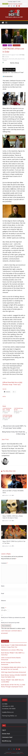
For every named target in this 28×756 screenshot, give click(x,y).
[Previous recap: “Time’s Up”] (11, 384)
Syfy (19, 58)
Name (2, 586)
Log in (4, 730)
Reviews (9, 45)
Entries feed (6, 734)
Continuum (6, 58)
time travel (22, 58)
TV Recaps (5, 60)
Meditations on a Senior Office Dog (12, 650)
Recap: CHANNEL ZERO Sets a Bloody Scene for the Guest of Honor (13, 517)
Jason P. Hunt (15, 54)
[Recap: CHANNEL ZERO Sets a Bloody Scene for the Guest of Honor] (14, 501)
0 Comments (6, 56)
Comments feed (7, 737)
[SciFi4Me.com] (3, 22)
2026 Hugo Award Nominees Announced (13, 672)
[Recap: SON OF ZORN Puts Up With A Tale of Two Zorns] (14, 526)
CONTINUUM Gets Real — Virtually (7, 409)
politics (16, 58)
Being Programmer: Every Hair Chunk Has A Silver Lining (13, 433)
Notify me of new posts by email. (10, 622)
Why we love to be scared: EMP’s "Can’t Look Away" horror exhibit (14, 427)
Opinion (4, 45)
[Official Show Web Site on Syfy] (12, 382)
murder (12, 58)
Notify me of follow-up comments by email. (13, 617)
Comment (4, 563)
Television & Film (16, 45)
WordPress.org (6, 741)
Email (2, 593)
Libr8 (10, 58)
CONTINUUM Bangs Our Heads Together (7, 415)
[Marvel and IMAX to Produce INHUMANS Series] (14, 475)
